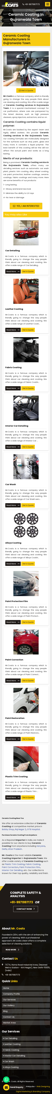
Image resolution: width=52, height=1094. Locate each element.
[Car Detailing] (26, 232)
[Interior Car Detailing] (26, 408)
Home (6, 988)
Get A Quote (27, 90)
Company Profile (11, 993)
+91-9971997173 (32, 4)
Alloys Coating (13, 542)
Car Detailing (12, 250)
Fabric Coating (13, 367)
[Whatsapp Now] (6, 1079)
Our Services (9, 999)
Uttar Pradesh (15, 849)
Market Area (9, 1022)
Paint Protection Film (16, 601)
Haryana (41, 846)
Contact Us (8, 1017)
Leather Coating (14, 309)
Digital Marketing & (24, 1091)
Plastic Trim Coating (16, 776)
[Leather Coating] (26, 291)
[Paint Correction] (26, 642)
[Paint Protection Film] (26, 583)
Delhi (4, 849)
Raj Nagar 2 (20, 829)
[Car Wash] (26, 466)
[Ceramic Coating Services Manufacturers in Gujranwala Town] (26, 67)
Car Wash (10, 484)
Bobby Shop (8, 829)
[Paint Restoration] (26, 700)
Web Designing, (43, 1086)
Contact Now (24, 909)
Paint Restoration (14, 718)
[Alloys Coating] (26, 525)
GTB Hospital (33, 829)
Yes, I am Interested (27, 206)
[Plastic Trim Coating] (26, 758)
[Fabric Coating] (26, 349)
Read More (11, 271)
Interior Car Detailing (16, 425)
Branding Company (41, 1091)
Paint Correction (14, 659)
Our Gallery (9, 1005)
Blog (5, 1011)
